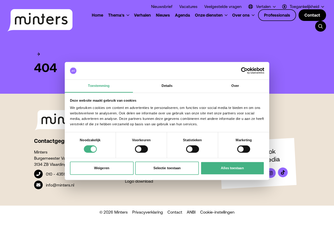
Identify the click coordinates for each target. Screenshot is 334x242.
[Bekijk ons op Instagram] (270, 173)
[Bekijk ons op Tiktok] (283, 172)
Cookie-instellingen (217, 212)
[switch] (141, 149)
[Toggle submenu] (320, 26)
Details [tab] (167, 86)
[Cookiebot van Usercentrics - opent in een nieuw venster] (244, 70)
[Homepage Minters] (39, 20)
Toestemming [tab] (99, 86)
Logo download (139, 181)
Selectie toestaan (167, 168)
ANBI (191, 212)
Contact (174, 212)
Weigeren (101, 168)
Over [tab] (235, 86)
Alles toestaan (232, 168)
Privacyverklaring (147, 212)
